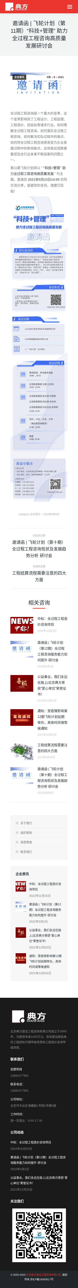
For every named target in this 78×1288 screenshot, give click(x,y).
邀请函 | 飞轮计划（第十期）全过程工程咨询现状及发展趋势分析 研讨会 (52, 777)
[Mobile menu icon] (70, 7)
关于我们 (26, 823)
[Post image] (21, 625)
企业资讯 (19, 77)
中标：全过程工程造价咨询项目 (52, 621)
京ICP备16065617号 (41, 1279)
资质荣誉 (26, 842)
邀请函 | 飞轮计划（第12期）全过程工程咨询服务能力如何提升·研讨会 (52, 651)
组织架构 (26, 832)
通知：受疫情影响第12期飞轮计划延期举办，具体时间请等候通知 (52, 719)
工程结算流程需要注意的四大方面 (52, 748)
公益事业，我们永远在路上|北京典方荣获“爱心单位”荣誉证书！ (52, 685)
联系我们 (26, 851)
